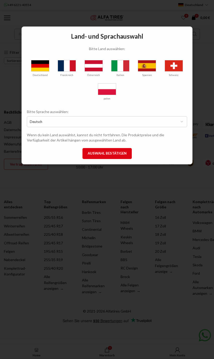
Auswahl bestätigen (107, 153)
